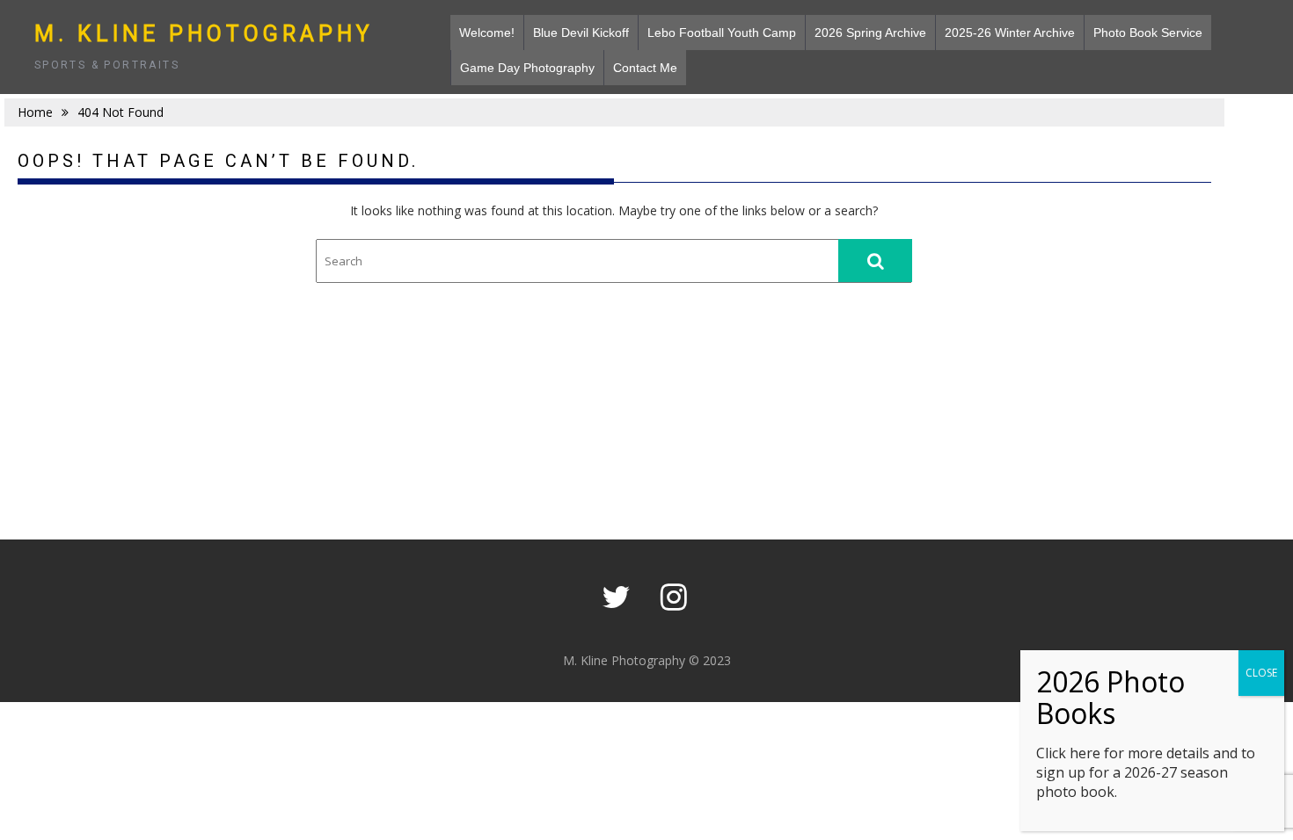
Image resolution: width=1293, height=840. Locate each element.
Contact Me (645, 68)
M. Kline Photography (204, 34)
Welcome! (487, 32)
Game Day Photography (527, 68)
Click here (1068, 753)
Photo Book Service (1147, 32)
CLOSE (1261, 672)
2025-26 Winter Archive (1010, 32)
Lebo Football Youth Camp (721, 32)
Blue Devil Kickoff (581, 32)
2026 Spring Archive (870, 32)
